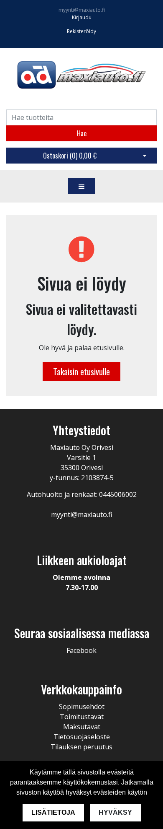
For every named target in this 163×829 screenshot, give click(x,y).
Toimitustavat (82, 716)
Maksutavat (81, 726)
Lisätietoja (53, 812)
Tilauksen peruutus (81, 746)
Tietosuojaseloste (81, 736)
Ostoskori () (70, 156)
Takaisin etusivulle (81, 371)
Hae (82, 133)
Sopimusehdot (81, 706)
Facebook (81, 650)
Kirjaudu (82, 17)
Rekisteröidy (81, 31)
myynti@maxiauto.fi (82, 9)
